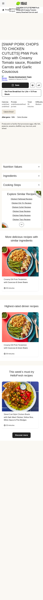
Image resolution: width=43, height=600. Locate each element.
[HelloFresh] (21, 3)
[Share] (38, 85)
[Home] (3, 10)
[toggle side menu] (3, 3)
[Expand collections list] (21, 224)
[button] (21, 176)
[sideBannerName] (21, 146)
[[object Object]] (32, 85)
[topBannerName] (21, 17)
